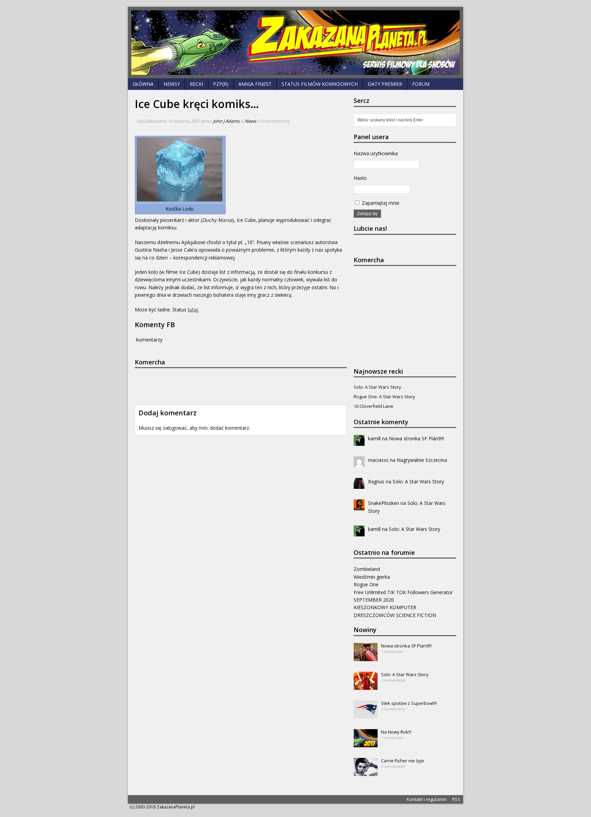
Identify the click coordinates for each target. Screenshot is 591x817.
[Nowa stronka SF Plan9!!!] (366, 657)
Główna (143, 84)
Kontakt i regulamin (427, 799)
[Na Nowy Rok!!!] (366, 743)
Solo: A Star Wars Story (377, 387)
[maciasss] (359, 463)
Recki (196, 84)
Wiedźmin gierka (372, 577)
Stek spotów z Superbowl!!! (409, 703)
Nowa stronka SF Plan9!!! (416, 438)
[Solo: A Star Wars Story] (366, 686)
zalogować (175, 428)
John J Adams (226, 121)
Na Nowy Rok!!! (396, 732)
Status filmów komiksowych (319, 84)
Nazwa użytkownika (376, 153)
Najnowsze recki (378, 371)
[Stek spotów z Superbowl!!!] (366, 715)
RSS (456, 799)
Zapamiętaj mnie (379, 203)
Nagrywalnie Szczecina (422, 460)
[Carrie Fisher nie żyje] (366, 772)
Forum (421, 84)
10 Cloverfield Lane (373, 406)
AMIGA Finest (255, 84)
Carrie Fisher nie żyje (402, 761)
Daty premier (385, 84)
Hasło (360, 178)
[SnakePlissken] (359, 506)
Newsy (171, 84)
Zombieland (367, 569)
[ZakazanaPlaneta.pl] (295, 42)
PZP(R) (220, 84)
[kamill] (359, 442)
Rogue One (366, 584)
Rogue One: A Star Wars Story (384, 396)
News (250, 121)
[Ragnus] (359, 485)
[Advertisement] (237, 385)
